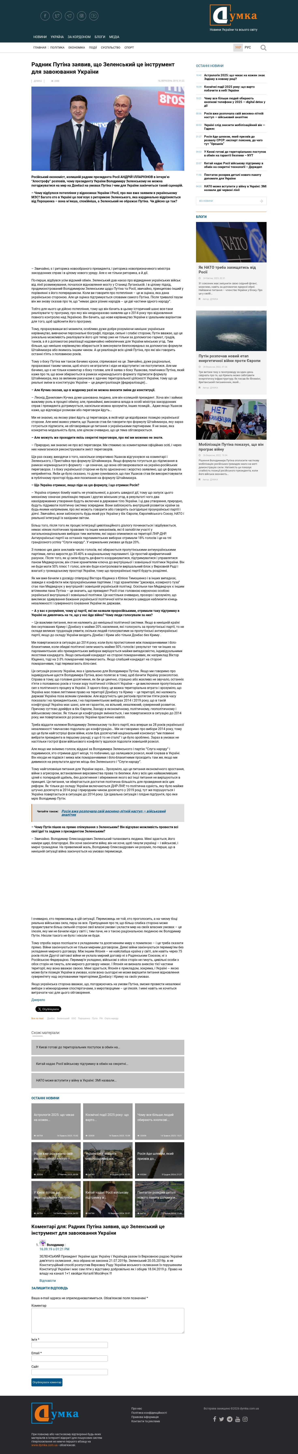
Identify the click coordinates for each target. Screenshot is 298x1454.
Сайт (35, 1367)
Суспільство (110, 47)
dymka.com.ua (249, 1408)
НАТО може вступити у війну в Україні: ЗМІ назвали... (76, 1080)
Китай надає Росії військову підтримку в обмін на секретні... (82, 1064)
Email (36, 1353)
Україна (57, 37)
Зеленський (63, 1018)
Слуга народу (111, 1018)
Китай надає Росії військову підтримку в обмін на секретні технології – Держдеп (233, 165)
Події (93, 47)
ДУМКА (38, 81)
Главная (39, 47)
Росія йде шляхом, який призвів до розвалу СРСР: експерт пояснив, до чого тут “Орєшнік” (233, 140)
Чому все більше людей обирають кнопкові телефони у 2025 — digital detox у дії (234, 102)
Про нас (136, 1408)
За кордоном (79, 37)
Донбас (51, 1018)
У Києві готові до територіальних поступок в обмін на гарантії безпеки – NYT (235, 153)
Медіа (114, 37)
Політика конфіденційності (149, 1412)
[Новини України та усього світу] (233, 23)
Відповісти (48, 1281)
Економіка (77, 47)
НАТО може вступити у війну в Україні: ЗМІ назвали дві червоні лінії (235, 188)
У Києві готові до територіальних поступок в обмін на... (78, 1047)
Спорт (129, 47)
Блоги (100, 37)
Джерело (38, 1000)
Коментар (38, 1306)
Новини (40, 37)
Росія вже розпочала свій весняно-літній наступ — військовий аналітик (113, 813)
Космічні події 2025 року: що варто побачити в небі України (229, 88)
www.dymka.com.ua (44, 1445)
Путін (95, 1018)
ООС (73, 1018)
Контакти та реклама (145, 1421)
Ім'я (35, 1340)
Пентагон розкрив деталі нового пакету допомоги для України (232, 176)
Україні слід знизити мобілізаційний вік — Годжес (234, 127)
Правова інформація (145, 1417)
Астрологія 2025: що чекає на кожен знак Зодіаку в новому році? (234, 77)
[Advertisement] (107, 235)
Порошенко (84, 1018)
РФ (101, 1018)
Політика (57, 47)
